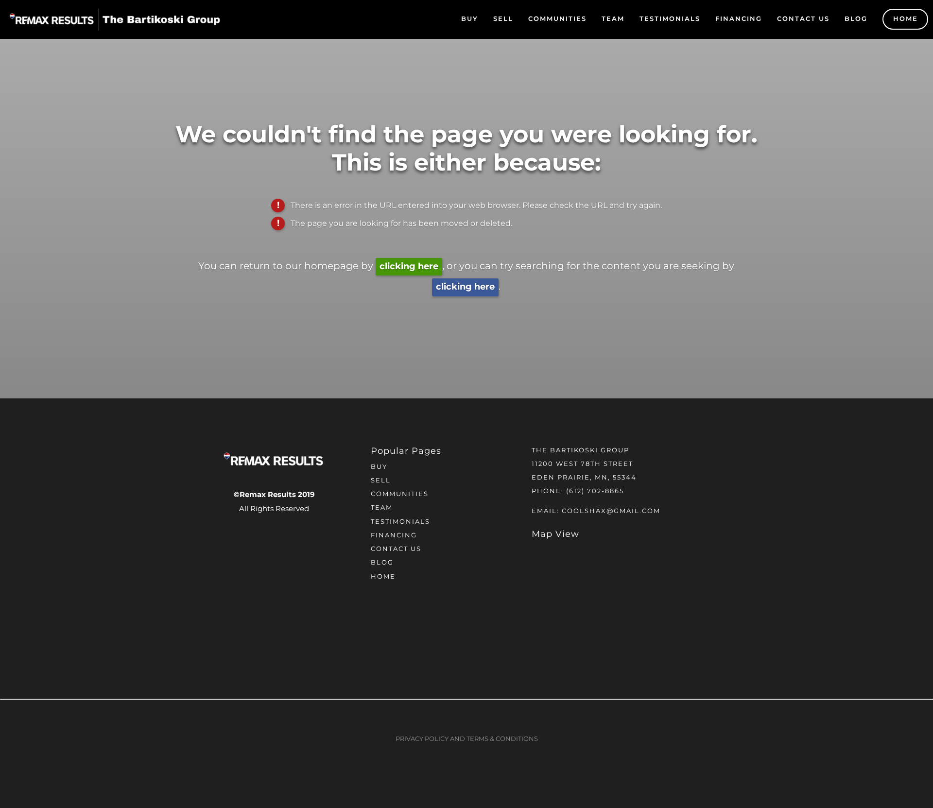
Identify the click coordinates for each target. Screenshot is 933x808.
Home (905, 19)
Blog (856, 19)
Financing (738, 19)
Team (613, 19)
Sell (503, 19)
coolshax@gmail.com (611, 511)
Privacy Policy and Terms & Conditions (467, 739)
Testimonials (669, 19)
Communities (557, 19)
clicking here (409, 266)
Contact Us (803, 19)
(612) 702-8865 (595, 491)
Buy (469, 19)
